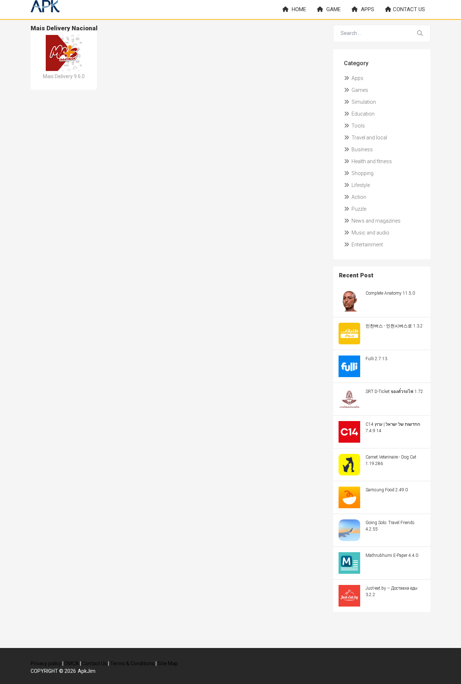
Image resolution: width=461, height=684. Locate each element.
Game (333, 9)
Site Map (168, 663)
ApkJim (86, 671)
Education (362, 114)
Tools (357, 126)
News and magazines (375, 221)
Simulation (363, 102)
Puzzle (358, 209)
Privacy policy (46, 663)
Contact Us (94, 663)
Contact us (409, 9)
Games (359, 90)
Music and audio (369, 233)
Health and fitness (371, 161)
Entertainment (366, 244)
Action (358, 197)
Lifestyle (360, 185)
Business (361, 149)
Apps (366, 9)
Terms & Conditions (132, 663)
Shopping (361, 173)
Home (298, 9)
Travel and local (368, 137)
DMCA (71, 663)
